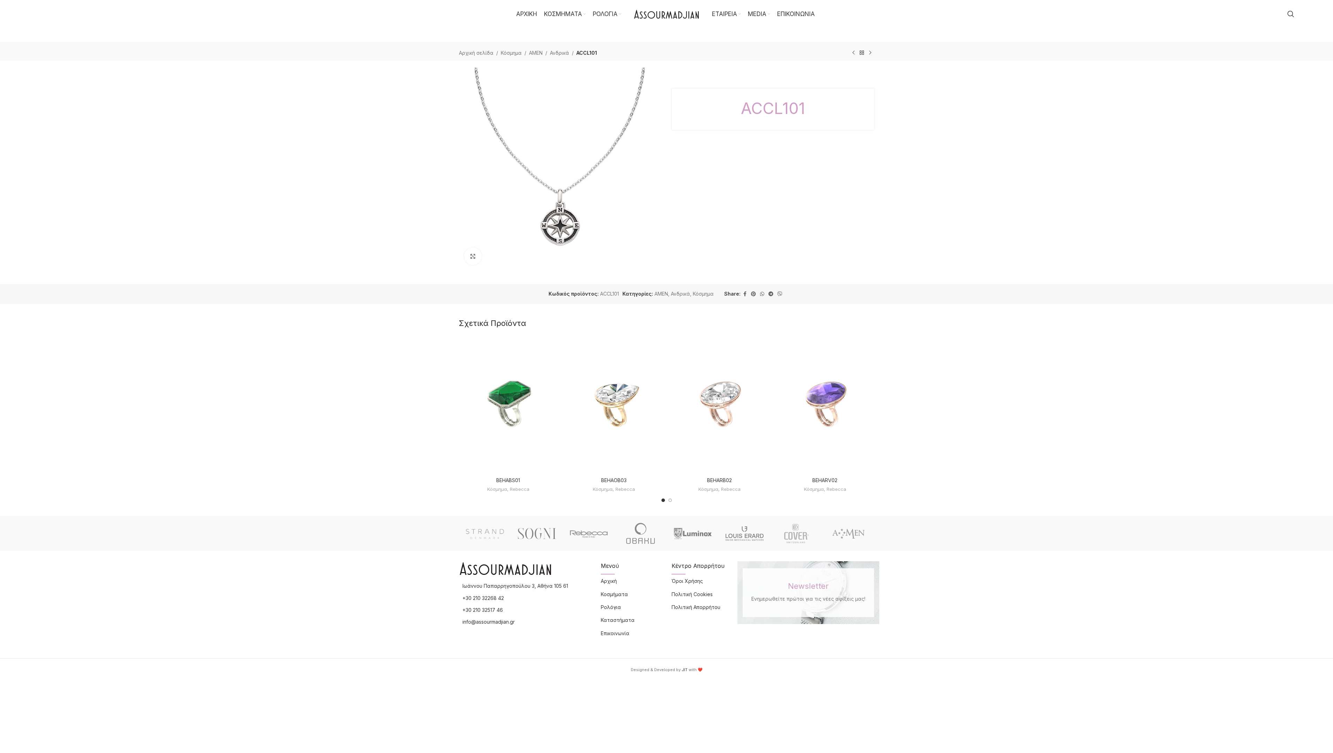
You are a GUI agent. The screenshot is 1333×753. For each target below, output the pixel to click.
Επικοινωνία (615, 633)
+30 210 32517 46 (482, 610)
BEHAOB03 (614, 480)
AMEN (536, 53)
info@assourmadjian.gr (488, 622)
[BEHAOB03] (614, 405)
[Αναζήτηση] (1291, 14)
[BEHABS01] (508, 405)
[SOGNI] (537, 533)
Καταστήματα (618, 620)
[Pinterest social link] (753, 294)
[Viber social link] (779, 294)
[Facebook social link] (745, 294)
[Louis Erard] (745, 533)
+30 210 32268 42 (483, 598)
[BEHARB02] (719, 405)
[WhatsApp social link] (762, 294)
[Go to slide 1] (663, 500)
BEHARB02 (719, 480)
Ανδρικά (559, 53)
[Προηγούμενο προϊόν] (853, 53)
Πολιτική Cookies (692, 594)
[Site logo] (667, 13)
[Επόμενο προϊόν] (870, 53)
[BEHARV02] (825, 405)
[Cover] (796, 533)
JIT (685, 669)
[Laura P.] (848, 533)
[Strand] (485, 533)
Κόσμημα (511, 53)
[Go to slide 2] (670, 500)
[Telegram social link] (770, 294)
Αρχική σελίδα (476, 53)
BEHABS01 (508, 480)
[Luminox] (693, 533)
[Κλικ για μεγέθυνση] (473, 256)
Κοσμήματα (614, 594)
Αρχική (609, 581)
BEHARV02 (824, 480)
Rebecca (519, 489)
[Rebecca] (589, 533)
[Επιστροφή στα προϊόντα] (862, 53)
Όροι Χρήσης (687, 581)
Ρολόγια (611, 607)
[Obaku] (641, 533)
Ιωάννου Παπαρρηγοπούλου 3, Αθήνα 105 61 (515, 586)
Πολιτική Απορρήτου (696, 607)
